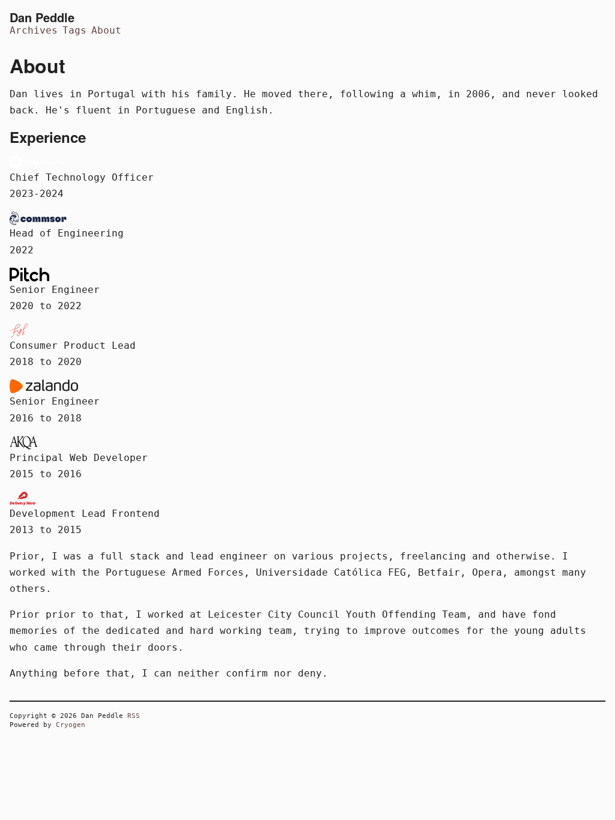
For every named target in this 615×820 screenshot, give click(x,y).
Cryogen (70, 725)
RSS (133, 716)
